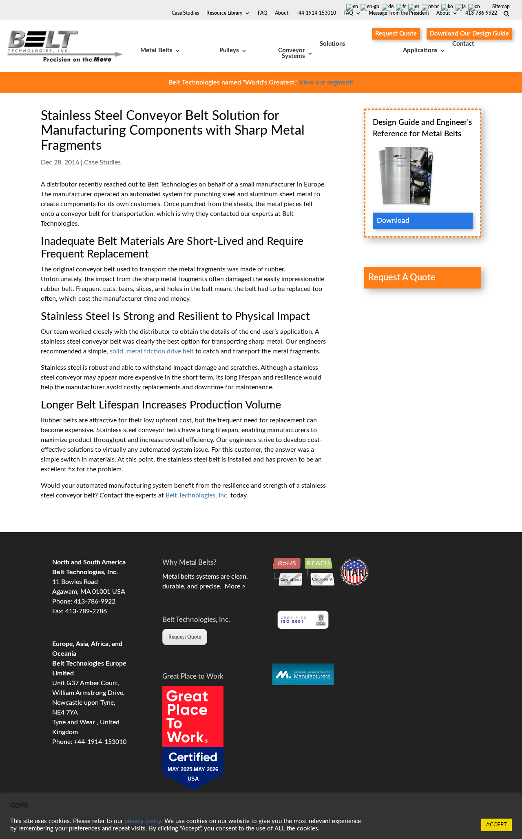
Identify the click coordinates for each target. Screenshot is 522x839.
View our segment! (326, 82)
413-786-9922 (481, 13)
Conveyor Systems (291, 53)
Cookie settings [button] (454, 825)
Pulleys (229, 50)
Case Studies (185, 13)
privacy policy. (143, 821)
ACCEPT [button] (496, 825)
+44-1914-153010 (316, 13)
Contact (463, 44)
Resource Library (224, 13)
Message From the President (399, 13)
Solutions (332, 44)
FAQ (348, 13)
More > (233, 586)
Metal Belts (156, 50)
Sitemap (501, 6)
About (443, 13)
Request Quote (396, 34)
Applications (420, 50)
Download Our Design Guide (469, 34)
